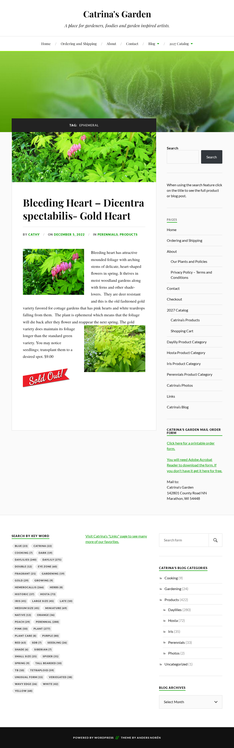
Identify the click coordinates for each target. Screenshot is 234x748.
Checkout (174, 299)
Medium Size (27, 608)
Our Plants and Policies (189, 261)
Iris (20, 600)
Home (46, 43)
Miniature (56, 608)
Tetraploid (42, 670)
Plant (42, 628)
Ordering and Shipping (79, 43)
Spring (22, 663)
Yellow (23, 690)
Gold (22, 580)
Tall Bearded (48, 663)
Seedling (57, 642)
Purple (50, 635)
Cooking (24, 552)
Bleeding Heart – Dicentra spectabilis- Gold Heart (83, 209)
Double (23, 566)
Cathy (34, 234)
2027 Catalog (179, 43)
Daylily (52, 559)
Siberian (43, 649)
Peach (22, 621)
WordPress (104, 737)
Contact (132, 43)
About (111, 43)
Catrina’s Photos (180, 385)
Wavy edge (26, 683)
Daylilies (26, 559)
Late (66, 600)
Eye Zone (47, 566)
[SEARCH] (215, 540)
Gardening (53, 573)
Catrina (43, 545)
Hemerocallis (29, 587)
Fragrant (25, 573)
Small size (26, 656)
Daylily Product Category (187, 342)
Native (23, 614)
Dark (45, 552)
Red (20, 642)
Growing (44, 580)
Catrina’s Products (185, 320)
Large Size (43, 600)
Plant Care (25, 635)
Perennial (47, 621)
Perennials (108, 234)
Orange (46, 614)
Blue (21, 545)
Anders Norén (149, 737)
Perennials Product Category (189, 374)
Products (129, 234)
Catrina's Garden (117, 14)
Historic (24, 594)
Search (172, 148)
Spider (50, 656)
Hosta (48, 594)
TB (19, 670)
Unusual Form (29, 677)
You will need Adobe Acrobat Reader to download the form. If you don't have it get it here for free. (194, 465)
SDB (37, 642)
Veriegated (60, 677)
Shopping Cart (182, 331)
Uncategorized (176, 664)
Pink (21, 628)
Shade (21, 649)
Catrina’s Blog (178, 407)
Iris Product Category (184, 363)
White (50, 683)
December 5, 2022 (69, 234)
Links (171, 396)
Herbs (56, 587)
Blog (151, 43)
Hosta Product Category (186, 352)
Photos (174, 653)
